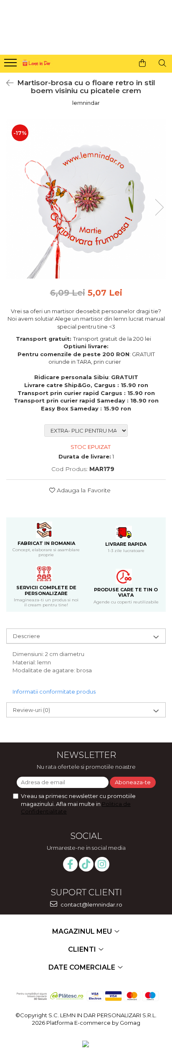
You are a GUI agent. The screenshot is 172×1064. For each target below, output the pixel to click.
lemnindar (86, 102)
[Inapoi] (6, 83)
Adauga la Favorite (83, 490)
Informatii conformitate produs (54, 691)
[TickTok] (86, 864)
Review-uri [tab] (31, 710)
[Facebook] (70, 864)
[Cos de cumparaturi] (142, 63)
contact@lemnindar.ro (90, 904)
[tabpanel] (86, 199)
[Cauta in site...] (162, 63)
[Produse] (11, 65)
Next (159, 207)
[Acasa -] (36, 61)
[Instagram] (102, 864)
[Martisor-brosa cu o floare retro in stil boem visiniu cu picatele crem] (86, 199)
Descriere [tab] (26, 636)
